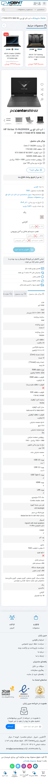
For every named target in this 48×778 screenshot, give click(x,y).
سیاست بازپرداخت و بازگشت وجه (31, 648)
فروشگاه (35, 18)
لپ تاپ (16, 194)
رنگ (24, 212)
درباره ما (41, 652)
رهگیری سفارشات (37, 670)
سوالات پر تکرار (38, 666)
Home (43, 18)
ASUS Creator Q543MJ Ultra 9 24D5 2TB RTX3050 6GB (12, 55)
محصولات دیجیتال (34, 197)
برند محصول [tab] (19, 294)
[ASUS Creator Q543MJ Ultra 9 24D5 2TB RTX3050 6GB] (12, 41)
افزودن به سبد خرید (22, 249)
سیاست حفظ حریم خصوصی (33, 644)
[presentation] (4, 25)
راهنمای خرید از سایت (35, 674)
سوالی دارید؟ (35, 170)
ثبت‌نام (10, 726)
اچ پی (36, 187)
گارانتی (24, 222)
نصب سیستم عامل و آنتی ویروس (25, 231)
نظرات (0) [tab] (5, 294)
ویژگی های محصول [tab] (35, 294)
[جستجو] (3, 9)
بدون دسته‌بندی (26, 194)
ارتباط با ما (40, 656)
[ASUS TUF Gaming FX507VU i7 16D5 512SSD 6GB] (35, 41)
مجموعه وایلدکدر (29, 761)
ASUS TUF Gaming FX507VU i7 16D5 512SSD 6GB (35, 56)
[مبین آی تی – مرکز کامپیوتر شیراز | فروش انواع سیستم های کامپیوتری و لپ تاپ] (12, 3)
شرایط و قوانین (38, 640)
